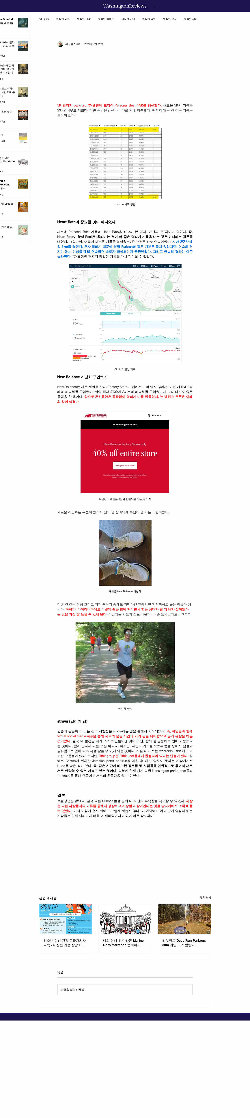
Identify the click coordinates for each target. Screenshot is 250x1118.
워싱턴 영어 (149, 19)
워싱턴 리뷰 (63, 19)
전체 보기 (205, 897)
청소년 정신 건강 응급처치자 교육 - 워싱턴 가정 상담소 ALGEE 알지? (65, 943)
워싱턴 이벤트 (106, 19)
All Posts (44, 19)
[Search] (153, 6)
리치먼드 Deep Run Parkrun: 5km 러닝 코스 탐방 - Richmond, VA (184, 943)
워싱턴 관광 (84, 19)
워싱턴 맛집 (170, 19)
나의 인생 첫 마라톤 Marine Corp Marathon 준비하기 (123, 943)
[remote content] (125, 77)
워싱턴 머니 (128, 19)
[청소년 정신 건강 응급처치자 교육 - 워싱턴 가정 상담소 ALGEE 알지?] (65, 919)
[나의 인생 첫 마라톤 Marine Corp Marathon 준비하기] (125, 919)
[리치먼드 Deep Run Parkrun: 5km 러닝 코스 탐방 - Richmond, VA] (184, 919)
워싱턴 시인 (190, 19)
